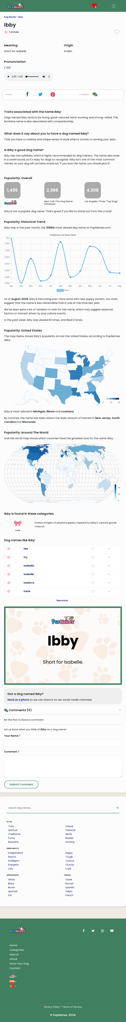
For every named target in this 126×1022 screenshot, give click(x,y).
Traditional (14, 834)
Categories (17, 950)
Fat (10, 895)
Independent (15, 853)
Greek (68, 879)
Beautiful (13, 842)
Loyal (68, 868)
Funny (11, 838)
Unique (69, 826)
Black (11, 883)
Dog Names (10, 17)
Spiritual (12, 830)
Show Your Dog (19, 964)
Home (13, 945)
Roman (69, 883)
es (15, 981)
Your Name (12, 735)
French (69, 895)
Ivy (26, 557)
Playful (12, 856)
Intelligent (14, 860)
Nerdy (68, 834)
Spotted (12, 891)
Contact (15, 968)
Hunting (69, 842)
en (15, 976)
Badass (69, 838)
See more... (63, 600)
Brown (11, 887)
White (11, 879)
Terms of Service (72, 1007)
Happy (69, 853)
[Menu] (113, 6)
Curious (69, 860)
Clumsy (69, 864)
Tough (69, 856)
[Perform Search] (117, 808)
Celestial (70, 830)
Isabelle (29, 574)
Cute (11, 826)
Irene (27, 591)
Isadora (29, 583)
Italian (68, 891)
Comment (11, 751)
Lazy (10, 868)
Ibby (20, 17)
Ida (26, 549)
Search (14, 954)
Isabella (29, 566)
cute (17, 530)
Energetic (13, 864)
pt (15, 986)
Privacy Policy (52, 1007)
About (13, 959)
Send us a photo (18, 700)
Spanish (69, 887)
